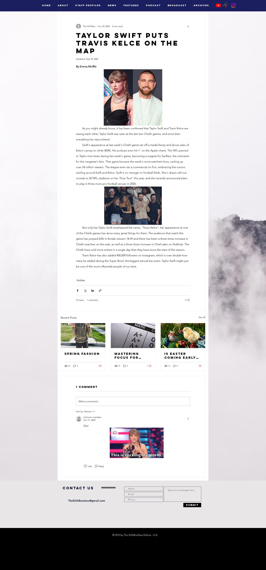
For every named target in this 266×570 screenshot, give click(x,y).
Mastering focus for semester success (127, 355)
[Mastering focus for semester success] (133, 335)
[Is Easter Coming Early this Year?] (183, 335)
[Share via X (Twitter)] (85, 290)
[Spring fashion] (83, 335)
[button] (137, 443)
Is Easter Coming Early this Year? (180, 355)
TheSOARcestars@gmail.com (86, 500)
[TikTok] (226, 5)
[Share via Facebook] (77, 290)
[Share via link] (100, 290)
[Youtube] (218, 5)
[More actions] (188, 26)
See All (202, 317)
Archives (81, 280)
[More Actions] (188, 419)
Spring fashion (82, 354)
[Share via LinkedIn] (92, 290)
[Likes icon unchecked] (85, 466)
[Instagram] (233, 5)
